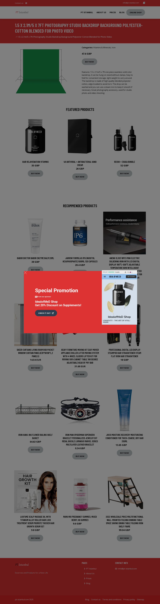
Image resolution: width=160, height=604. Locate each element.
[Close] (25, 272)
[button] (46, 313)
